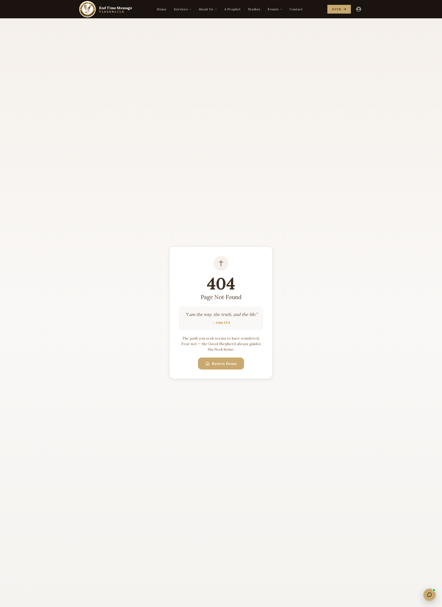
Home (161, 9)
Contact (295, 9)
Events (273, 9)
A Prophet (232, 9)
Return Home (224, 363)
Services (181, 9)
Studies (254, 9)
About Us (206, 9)
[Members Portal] (359, 9)
